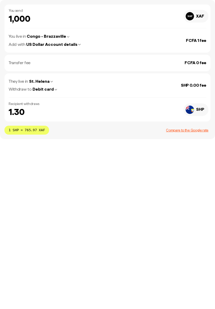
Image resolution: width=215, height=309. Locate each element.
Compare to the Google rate (187, 130)
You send (16, 11)
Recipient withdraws (24, 104)
